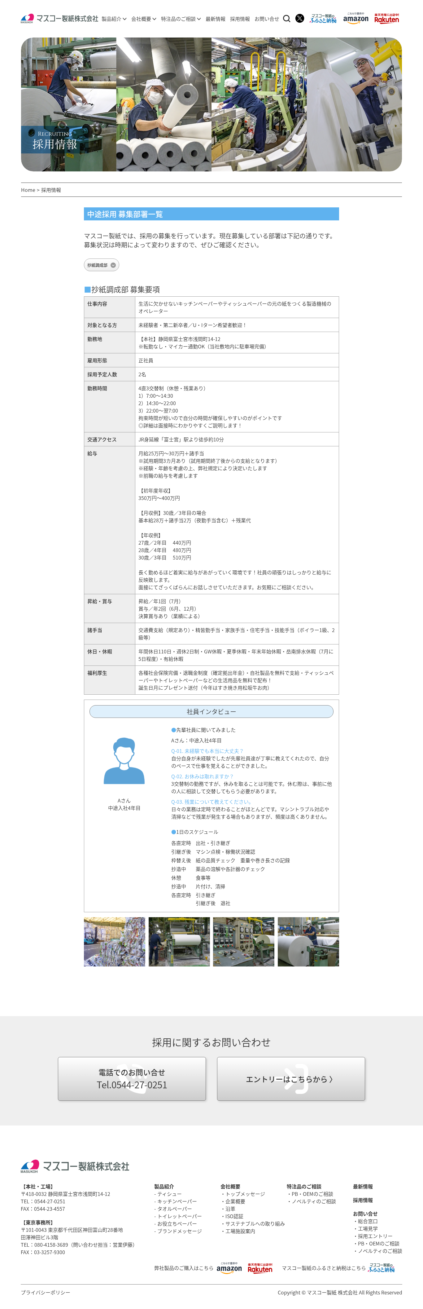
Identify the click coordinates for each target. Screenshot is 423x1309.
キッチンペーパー (177, 1201)
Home (28, 189)
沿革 (230, 1208)
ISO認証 (234, 1216)
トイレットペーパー (179, 1216)
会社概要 (141, 18)
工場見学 (368, 1228)
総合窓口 (368, 1221)
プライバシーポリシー (45, 1292)
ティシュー (169, 1193)
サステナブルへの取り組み (255, 1223)
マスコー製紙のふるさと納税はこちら (324, 1267)
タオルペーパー (174, 1208)
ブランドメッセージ (179, 1231)
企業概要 (235, 1201)
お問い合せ (267, 18)
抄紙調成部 (97, 265)
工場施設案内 (240, 1231)
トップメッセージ (245, 1193)
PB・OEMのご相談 (312, 1193)
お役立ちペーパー (177, 1223)
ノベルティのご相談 (314, 1201)
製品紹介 (112, 18)
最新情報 (215, 18)
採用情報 (240, 18)
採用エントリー (375, 1236)
